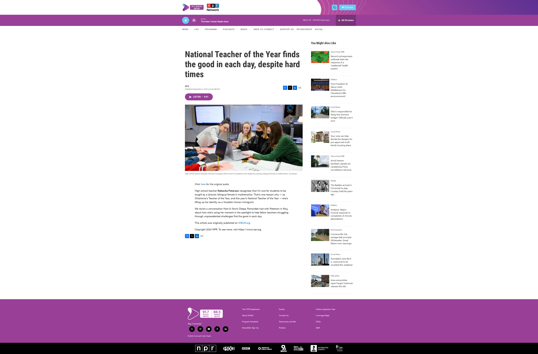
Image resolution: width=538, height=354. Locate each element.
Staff (318, 328)
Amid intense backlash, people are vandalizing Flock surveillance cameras (341, 165)
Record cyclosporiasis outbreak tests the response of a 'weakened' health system (341, 62)
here (203, 184)
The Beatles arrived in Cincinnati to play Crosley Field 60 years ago (342, 189)
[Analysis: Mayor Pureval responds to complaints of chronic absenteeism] (320, 210)
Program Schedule (250, 321)
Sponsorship (304, 29)
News (185, 29)
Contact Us (284, 315)
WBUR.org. (244, 222)
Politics (334, 80)
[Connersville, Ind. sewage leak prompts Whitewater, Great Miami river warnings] (320, 235)
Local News (335, 107)
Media (333, 181)
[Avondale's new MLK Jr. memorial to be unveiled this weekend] (320, 259)
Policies (282, 328)
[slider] (198, 20)
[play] (185, 20)
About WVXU (247, 315)
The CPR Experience (251, 309)
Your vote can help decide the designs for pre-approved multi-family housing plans (341, 140)
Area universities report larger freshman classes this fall (342, 283)
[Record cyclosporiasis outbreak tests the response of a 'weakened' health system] (320, 57)
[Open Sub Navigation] (190, 29)
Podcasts (229, 29)
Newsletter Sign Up (250, 328)
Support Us (287, 29)
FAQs (318, 321)
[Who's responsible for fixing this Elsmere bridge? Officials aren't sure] (320, 112)
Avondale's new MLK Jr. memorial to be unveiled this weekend (341, 261)
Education (335, 276)
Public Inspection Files (325, 309)
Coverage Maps (323, 315)
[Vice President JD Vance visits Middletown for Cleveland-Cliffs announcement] (320, 85)
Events (282, 309)
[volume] (194, 20)
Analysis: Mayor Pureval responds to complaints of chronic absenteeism (341, 214)
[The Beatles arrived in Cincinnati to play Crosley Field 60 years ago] (320, 186)
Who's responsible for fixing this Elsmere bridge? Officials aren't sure (342, 116)
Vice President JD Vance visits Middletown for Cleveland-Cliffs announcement (339, 90)
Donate (348, 7)
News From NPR (337, 52)
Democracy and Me (287, 321)
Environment (336, 230)
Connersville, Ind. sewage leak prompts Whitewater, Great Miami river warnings (341, 238)
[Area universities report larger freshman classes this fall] (320, 281)
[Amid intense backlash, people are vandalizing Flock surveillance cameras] (320, 161)
